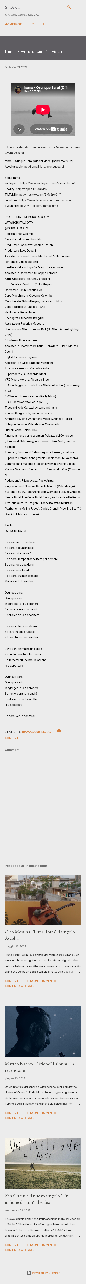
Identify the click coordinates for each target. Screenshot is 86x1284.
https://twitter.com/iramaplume (37, 205)
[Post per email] (59, 731)
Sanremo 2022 (42, 731)
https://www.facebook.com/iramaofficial (45, 200)
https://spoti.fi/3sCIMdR (31, 189)
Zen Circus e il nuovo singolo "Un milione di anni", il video (36, 1199)
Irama (26, 731)
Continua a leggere (20, 986)
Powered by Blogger (45, 1273)
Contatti (38, 24)
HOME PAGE (13, 24)
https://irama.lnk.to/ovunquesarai (42, 166)
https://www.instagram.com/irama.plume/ (47, 183)
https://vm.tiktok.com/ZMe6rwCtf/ (38, 194)
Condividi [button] (12, 738)
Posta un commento (40, 981)
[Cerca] (69, 7)
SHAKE (12, 7)
